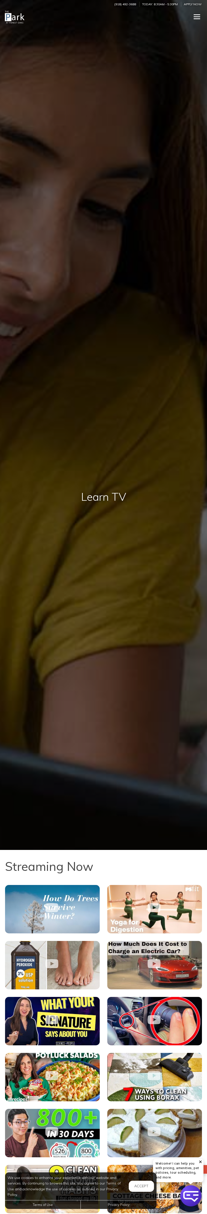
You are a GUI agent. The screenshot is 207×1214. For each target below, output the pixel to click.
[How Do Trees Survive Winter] (52, 909)
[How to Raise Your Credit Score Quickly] (52, 1133)
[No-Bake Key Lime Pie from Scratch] (154, 1133)
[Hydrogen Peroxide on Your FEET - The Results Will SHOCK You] (52, 965)
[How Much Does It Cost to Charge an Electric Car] (154, 965)
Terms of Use (43, 1205)
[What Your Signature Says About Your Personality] (52, 1021)
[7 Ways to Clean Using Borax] (154, 1077)
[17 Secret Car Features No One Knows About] (154, 1021)
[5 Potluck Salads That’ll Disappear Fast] (52, 1077)
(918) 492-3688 (125, 4)
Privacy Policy (119, 1205)
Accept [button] (141, 1186)
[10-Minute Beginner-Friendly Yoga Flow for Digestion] (154, 909)
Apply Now (193, 4)
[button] (190, 1195)
